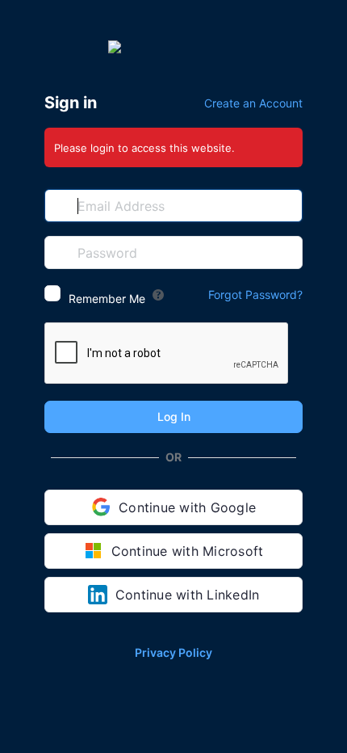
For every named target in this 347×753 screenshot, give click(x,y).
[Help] (158, 295)
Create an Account (253, 103)
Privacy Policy (173, 652)
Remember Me (107, 298)
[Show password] (286, 252)
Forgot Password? (255, 294)
